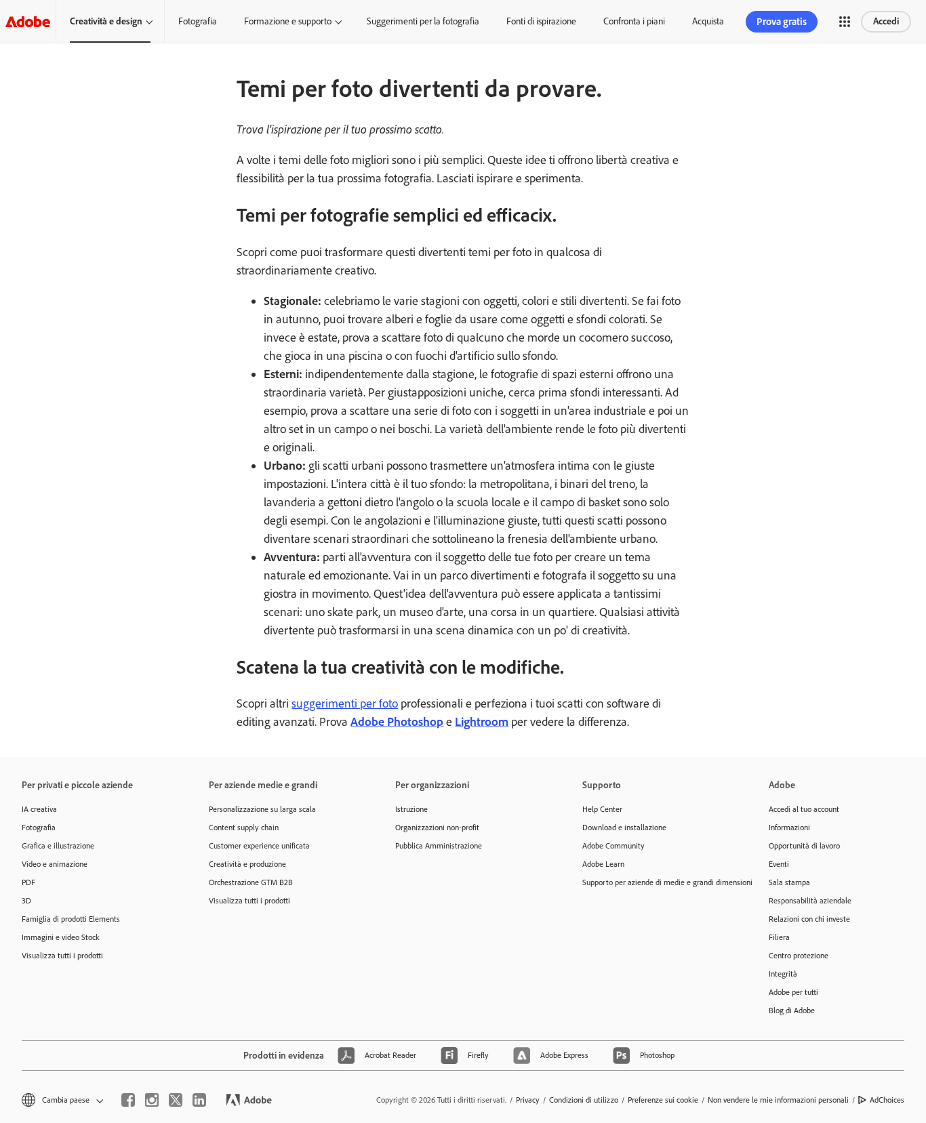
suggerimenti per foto (344, 703)
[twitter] (175, 1100)
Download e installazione (624, 827)
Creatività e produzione (247, 864)
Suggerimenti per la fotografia (423, 21)
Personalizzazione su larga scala (262, 809)
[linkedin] (199, 1100)
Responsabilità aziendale (810, 900)
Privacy (528, 1100)
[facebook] (128, 1100)
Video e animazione (54, 864)
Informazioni (789, 827)
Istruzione (411, 809)
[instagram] (152, 1100)
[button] (844, 22)
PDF (28, 882)
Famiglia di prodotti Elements (71, 919)
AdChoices (887, 1100)
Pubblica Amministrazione (438, 846)
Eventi (779, 864)
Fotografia (197, 21)
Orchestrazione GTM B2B (251, 882)
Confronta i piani (634, 21)
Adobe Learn (603, 864)
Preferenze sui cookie (663, 1100)
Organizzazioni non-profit (437, 827)
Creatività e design (106, 21)
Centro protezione (798, 955)
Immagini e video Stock (61, 937)
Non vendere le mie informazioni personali (778, 1100)
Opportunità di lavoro (804, 846)
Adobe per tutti (793, 992)
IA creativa (39, 809)
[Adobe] (28, 21)
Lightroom (481, 721)
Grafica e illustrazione (58, 846)
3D (26, 900)
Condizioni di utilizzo (583, 1100)
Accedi (886, 21)
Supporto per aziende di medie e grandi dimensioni (655, 882)
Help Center (602, 809)
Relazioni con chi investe (809, 919)
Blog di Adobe (792, 1010)
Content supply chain (244, 827)
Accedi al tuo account (804, 809)
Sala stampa (789, 882)
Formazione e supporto (287, 21)
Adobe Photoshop (396, 721)
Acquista (708, 21)
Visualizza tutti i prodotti (62, 955)
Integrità (783, 974)
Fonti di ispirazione (541, 21)
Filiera (779, 937)
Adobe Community (613, 846)
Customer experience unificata (259, 846)
